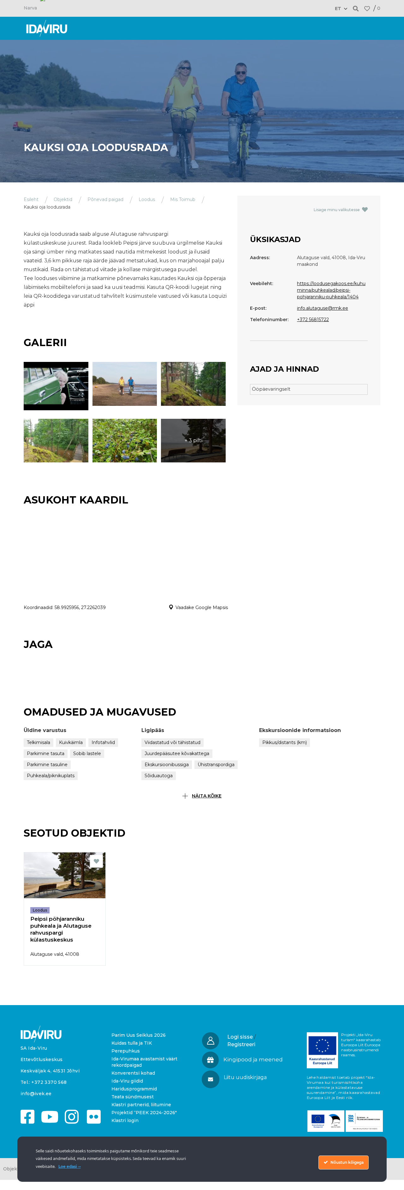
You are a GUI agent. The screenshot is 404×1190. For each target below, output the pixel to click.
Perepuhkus (125, 1051)
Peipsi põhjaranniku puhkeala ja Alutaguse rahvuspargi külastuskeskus (61, 929)
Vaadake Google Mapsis (201, 607)
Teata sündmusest (132, 1097)
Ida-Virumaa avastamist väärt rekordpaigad (144, 1062)
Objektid (63, 199)
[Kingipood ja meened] (210, 1060)
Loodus (147, 199)
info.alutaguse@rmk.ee (322, 308)
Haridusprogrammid (134, 1089)
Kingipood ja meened (253, 1059)
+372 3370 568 (49, 1082)
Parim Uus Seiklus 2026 (138, 1035)
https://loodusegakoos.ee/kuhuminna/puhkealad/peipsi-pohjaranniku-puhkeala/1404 (331, 290)
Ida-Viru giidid (127, 1081)
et (338, 8)
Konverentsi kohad (133, 1073)
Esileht (31, 199)
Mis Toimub (182, 199)
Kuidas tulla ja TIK (131, 1043)
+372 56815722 (313, 319)
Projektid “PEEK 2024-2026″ (144, 1112)
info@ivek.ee (36, 1093)
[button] (356, 8)
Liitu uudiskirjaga (245, 1077)
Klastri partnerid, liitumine (141, 1105)
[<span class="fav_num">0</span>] (367, 8)
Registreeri (241, 1044)
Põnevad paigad (105, 199)
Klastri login (125, 1120)
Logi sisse (240, 1037)
